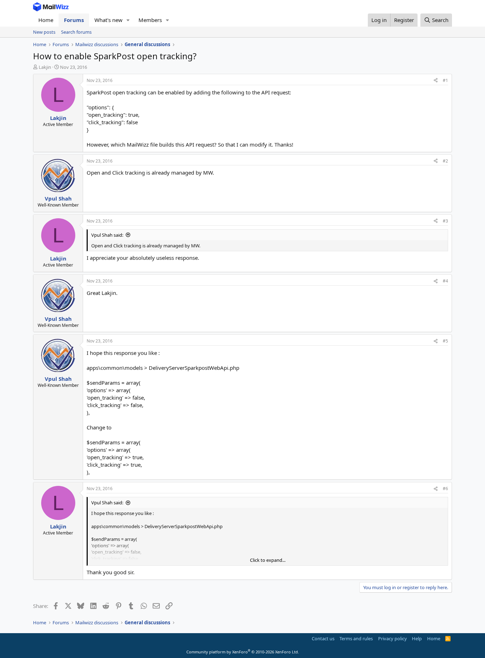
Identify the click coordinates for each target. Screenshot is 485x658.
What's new (108, 19)
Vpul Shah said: (107, 235)
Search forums (76, 32)
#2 (445, 161)
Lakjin (45, 67)
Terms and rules (356, 638)
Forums (74, 19)
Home (45, 19)
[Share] (435, 81)
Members (150, 19)
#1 (445, 80)
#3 (445, 221)
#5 (445, 341)
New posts (44, 32)
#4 (445, 281)
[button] (128, 20)
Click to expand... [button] (267, 560)
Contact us (323, 638)
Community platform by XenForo (242, 651)
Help (417, 638)
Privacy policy (392, 638)
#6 (445, 489)
